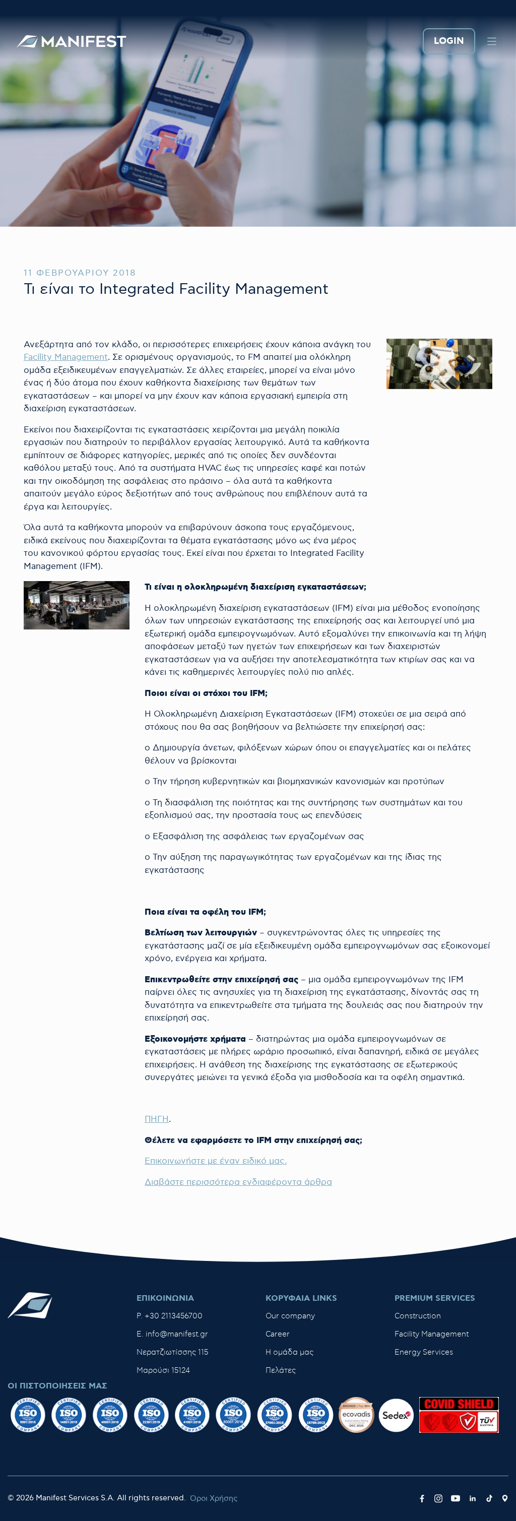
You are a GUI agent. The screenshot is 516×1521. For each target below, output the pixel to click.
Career (278, 1334)
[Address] (504, 1498)
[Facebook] (422, 1498)
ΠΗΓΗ (157, 1119)
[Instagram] (438, 1498)
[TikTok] (489, 1498)
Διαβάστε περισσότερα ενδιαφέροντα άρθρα (238, 1182)
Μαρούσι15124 (163, 1370)
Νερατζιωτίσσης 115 (172, 1352)
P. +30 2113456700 (170, 1316)
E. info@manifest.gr (172, 1334)
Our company (290, 1316)
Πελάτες (281, 1370)
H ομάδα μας (289, 1352)
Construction (418, 1316)
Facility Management (66, 357)
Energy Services (424, 1352)
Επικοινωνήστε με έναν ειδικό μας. (216, 1161)
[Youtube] (455, 1498)
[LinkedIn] (472, 1498)
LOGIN (449, 41)
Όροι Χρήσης (213, 1498)
